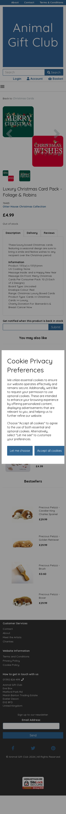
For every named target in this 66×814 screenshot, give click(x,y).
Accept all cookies (49, 450)
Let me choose (20, 450)
